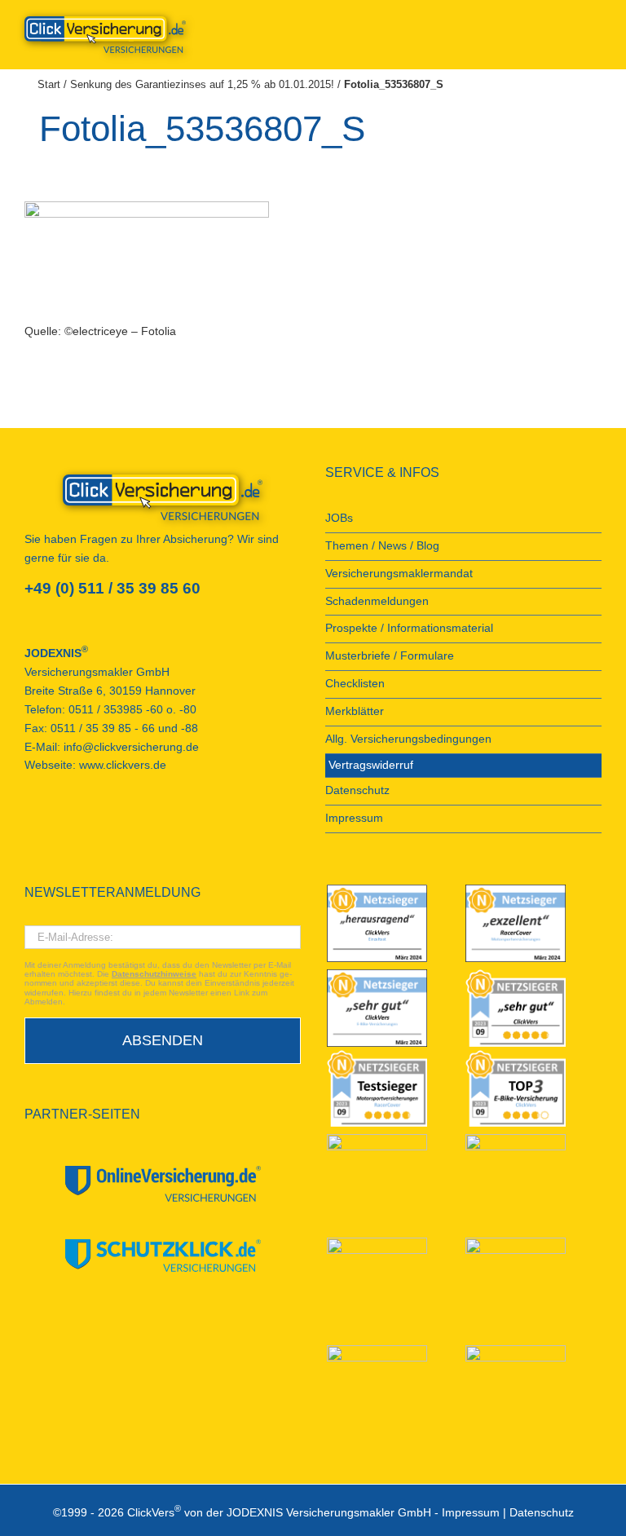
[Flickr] (73, 824)
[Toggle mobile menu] (595, 24)
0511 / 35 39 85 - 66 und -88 (124, 728)
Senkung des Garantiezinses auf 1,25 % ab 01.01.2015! (202, 84)
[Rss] (139, 824)
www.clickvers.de (122, 765)
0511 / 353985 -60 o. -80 (132, 710)
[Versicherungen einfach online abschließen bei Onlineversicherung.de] (162, 1184)
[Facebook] (29, 824)
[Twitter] (95, 824)
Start (48, 84)
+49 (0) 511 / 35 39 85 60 (112, 588)
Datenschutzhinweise (154, 973)
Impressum (471, 1513)
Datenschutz (541, 1513)
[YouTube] (51, 824)
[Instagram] (117, 824)
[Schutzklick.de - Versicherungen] (162, 1255)
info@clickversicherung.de (131, 747)
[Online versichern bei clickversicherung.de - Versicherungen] (162, 497)
